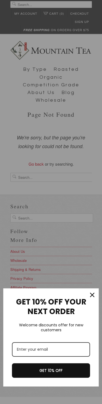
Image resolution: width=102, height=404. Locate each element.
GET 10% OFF (51, 370)
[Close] (92, 294)
